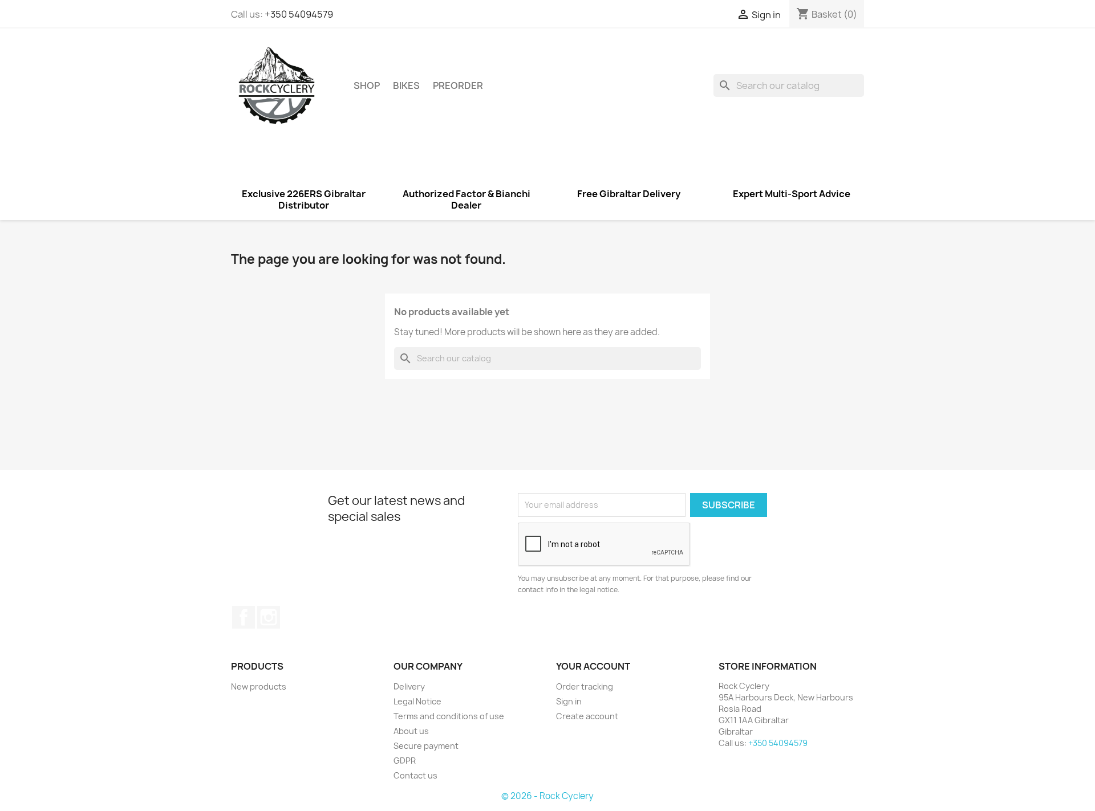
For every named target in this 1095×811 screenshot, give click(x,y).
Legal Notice (417, 701)
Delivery (409, 686)
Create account (587, 716)
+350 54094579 (299, 14)
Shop (367, 85)
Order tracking (584, 686)
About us (411, 731)
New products (258, 686)
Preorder (458, 85)
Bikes (406, 85)
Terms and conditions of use (449, 716)
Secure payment (426, 745)
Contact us (415, 775)
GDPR (405, 760)
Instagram (268, 617)
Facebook (243, 617)
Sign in (569, 701)
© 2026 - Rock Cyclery (547, 796)
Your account (593, 666)
